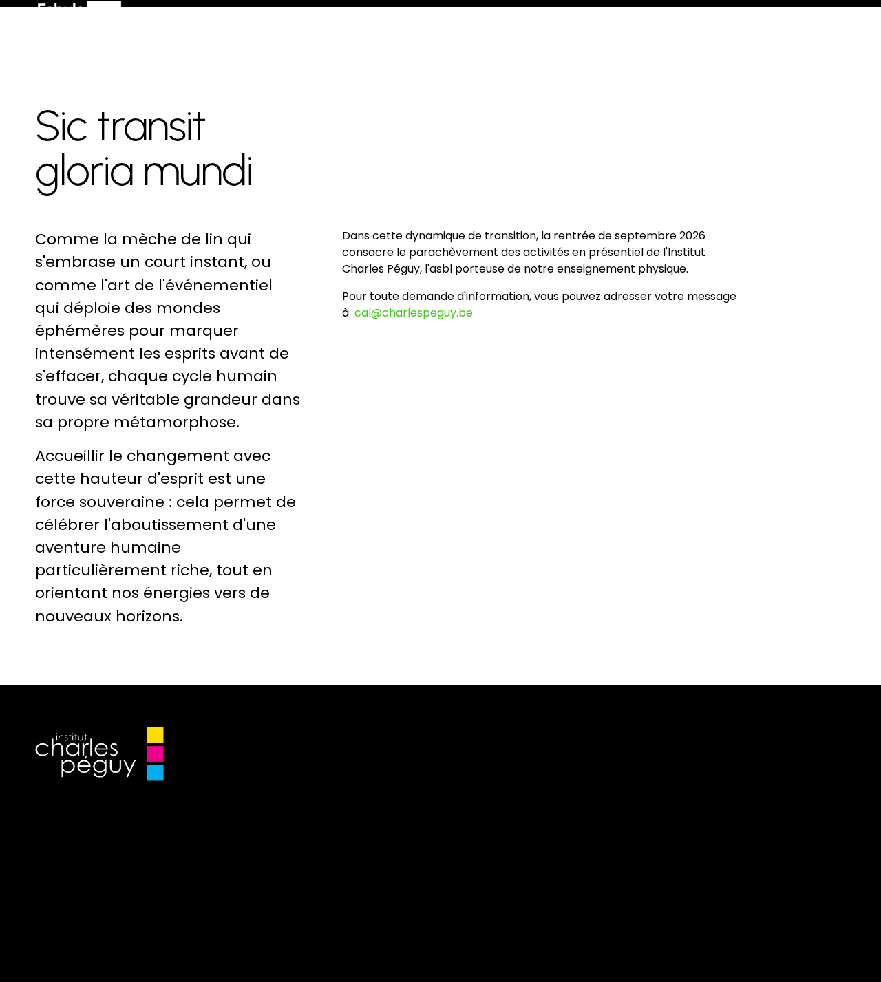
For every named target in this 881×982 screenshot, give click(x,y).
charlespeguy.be (427, 313)
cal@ (368, 313)
